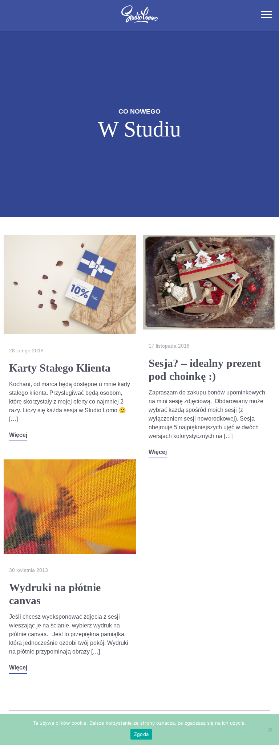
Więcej (18, 435)
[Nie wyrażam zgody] (270, 729)
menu (266, 14)
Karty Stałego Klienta (59, 368)
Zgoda (141, 734)
